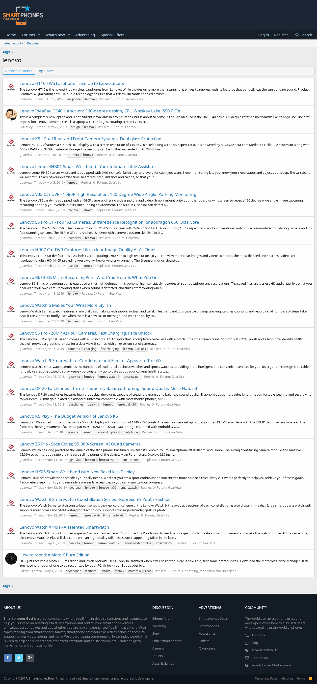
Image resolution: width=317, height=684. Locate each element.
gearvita (26, 99)
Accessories (134, 99)
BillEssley (26, 127)
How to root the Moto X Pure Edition (55, 555)
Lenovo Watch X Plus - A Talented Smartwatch (64, 527)
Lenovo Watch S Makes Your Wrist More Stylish (65, 305)
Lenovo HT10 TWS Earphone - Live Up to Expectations (72, 83)
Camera (158, 648)
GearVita (130, 154)
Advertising (85, 34)
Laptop (130, 127)
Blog (254, 642)
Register (33, 43)
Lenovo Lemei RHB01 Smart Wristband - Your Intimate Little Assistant (88, 166)
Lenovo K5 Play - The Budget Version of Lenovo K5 (69, 416)
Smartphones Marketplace (271, 665)
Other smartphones (167, 641)
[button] (38, 34)
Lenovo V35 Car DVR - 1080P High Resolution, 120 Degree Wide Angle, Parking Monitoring (108, 194)
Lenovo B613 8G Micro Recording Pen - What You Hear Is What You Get (89, 277)
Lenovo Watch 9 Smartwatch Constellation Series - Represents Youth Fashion (95, 499)
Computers (207, 648)
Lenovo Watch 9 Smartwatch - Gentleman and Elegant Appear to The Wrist (93, 360)
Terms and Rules (266, 678)
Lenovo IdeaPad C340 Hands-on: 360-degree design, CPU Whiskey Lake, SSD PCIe (100, 111)
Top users (45, 70)
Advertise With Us (264, 650)
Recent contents (18, 70)
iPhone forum (162, 618)
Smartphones (209, 626)
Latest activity (12, 43)
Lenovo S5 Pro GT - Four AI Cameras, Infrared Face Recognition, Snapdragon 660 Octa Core (109, 222)
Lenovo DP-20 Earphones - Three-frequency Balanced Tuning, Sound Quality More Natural (108, 388)
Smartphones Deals (213, 618)
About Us (258, 635)
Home (10, 34)
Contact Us (259, 657)
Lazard (24, 571)
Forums (28, 34)
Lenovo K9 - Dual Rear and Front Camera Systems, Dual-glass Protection (90, 138)
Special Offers (112, 34)
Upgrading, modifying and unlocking (209, 571)
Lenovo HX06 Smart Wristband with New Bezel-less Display (77, 472)
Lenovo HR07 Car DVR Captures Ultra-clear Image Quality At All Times (88, 249)
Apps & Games (163, 663)
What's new (55, 34)
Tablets (157, 655)
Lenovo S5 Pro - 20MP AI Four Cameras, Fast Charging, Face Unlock (86, 333)
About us (287, 678)
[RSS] (310, 678)
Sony (156, 633)
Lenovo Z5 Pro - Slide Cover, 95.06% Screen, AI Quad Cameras (80, 444)
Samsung (159, 626)
